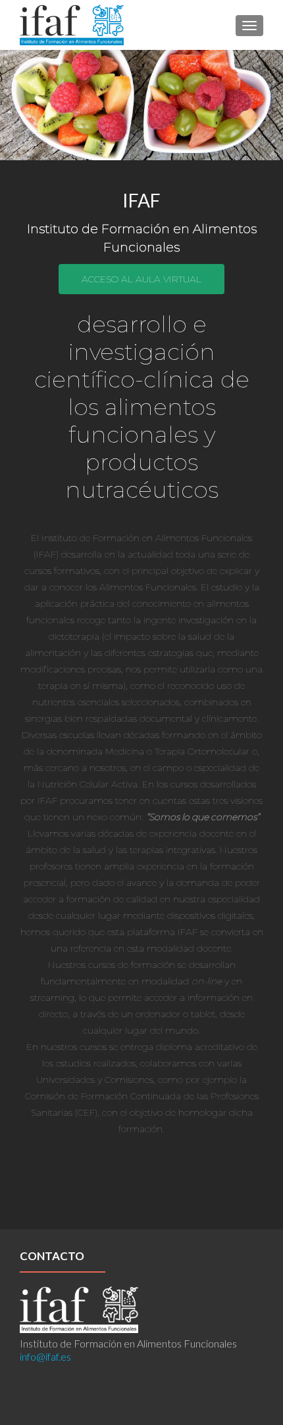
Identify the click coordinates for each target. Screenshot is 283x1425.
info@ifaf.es (45, 1356)
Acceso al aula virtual (141, 279)
